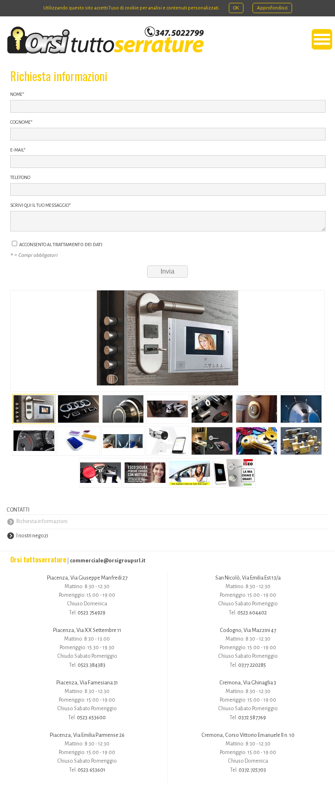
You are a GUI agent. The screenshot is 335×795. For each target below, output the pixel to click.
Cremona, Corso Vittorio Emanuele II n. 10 (248, 735)
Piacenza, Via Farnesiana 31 (87, 682)
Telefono (20, 177)
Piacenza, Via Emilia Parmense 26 (87, 735)
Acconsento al (60, 244)
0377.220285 (252, 665)
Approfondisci (272, 8)
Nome (17, 94)
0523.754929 (91, 612)
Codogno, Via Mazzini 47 (248, 630)
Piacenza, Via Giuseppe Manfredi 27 (87, 578)
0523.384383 (91, 665)
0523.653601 (91, 770)
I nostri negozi (32, 536)
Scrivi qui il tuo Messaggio (40, 205)
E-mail (17, 149)
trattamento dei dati (78, 244)
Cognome (21, 122)
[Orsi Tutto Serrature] (105, 40)
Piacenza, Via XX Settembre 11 (87, 630)
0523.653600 (91, 717)
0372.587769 (252, 717)
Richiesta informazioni (41, 521)
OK (236, 8)
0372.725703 (252, 770)
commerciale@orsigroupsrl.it (107, 560)
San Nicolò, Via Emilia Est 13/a (248, 578)
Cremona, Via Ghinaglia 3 (247, 682)
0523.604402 (252, 612)
